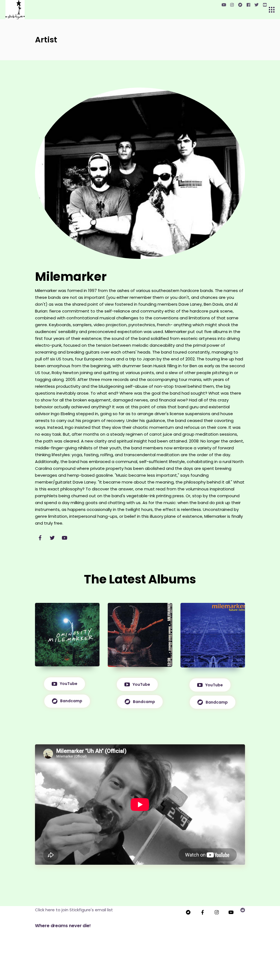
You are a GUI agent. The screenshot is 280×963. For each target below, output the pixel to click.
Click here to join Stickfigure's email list (74, 910)
